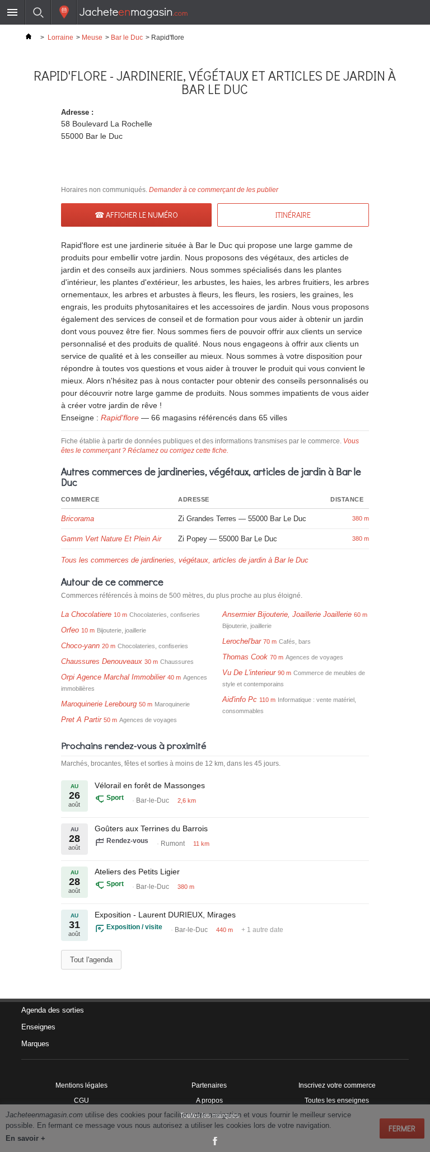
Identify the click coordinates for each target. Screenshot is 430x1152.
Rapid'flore (120, 417)
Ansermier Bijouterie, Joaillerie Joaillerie (287, 614)
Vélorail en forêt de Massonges (150, 785)
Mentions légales (81, 1085)
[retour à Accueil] (28, 37)
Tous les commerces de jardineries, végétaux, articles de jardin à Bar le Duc (185, 560)
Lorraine (60, 37)
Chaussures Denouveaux (101, 661)
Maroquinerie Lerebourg (99, 704)
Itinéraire (293, 214)
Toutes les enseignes (337, 1100)
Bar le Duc (127, 37)
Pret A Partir (81, 719)
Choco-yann (80, 645)
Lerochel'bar (241, 641)
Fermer (402, 1128)
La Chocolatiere (86, 614)
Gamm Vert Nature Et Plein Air (111, 539)
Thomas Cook (245, 657)
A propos (209, 1100)
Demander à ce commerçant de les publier (213, 190)
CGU (81, 1100)
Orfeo (70, 630)
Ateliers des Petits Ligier (137, 871)
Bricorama (77, 518)
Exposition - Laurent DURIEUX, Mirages (165, 914)
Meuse (92, 37)
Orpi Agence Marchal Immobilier (113, 677)
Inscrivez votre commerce (337, 1085)
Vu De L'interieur (248, 672)
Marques (35, 1043)
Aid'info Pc (239, 699)
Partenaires (209, 1085)
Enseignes (38, 1027)
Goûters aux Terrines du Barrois (151, 828)
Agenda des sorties (52, 1010)
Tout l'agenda (91, 960)
